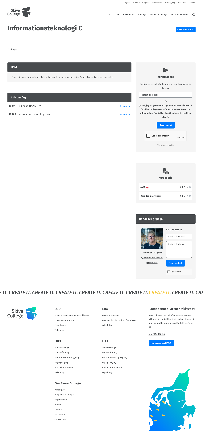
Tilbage (13, 49)
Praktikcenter (61, 325)
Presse (58, 404)
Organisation (61, 399)
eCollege (142, 14)
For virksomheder (179, 14)
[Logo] (19, 12)
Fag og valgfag (61, 362)
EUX (117, 14)
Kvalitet (58, 409)
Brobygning (170, 3)
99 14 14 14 (157, 334)
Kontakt (192, 3)
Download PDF (184, 29)
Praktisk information (64, 367)
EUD (109, 14)
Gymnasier (128, 14)
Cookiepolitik (61, 419)
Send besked (175, 263)
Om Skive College (158, 14)
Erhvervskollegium (141, 3)
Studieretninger (62, 347)
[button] (193, 14)
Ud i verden (157, 3)
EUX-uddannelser (110, 315)
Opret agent (166, 125)
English (126, 3)
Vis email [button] (153, 262)
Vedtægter (59, 390)
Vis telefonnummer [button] (153, 257)
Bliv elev (182, 3)
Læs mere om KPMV (161, 343)
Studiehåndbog (62, 352)
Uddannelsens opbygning (67, 357)
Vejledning (59, 330)
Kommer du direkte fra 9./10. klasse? (72, 315)
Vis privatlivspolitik (165, 145)
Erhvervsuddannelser (65, 320)
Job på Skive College (64, 394)
